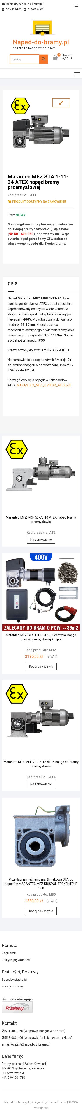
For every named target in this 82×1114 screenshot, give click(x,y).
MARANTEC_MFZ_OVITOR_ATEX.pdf (44, 385)
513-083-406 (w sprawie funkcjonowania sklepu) (38, 1037)
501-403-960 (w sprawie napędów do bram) (34, 1031)
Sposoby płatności (14, 979)
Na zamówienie (41, 539)
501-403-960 (13, 9)
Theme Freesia (57, 1102)
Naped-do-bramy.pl (41, 42)
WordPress (41, 1107)
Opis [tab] (12, 283)
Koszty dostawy (13, 986)
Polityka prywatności (16, 960)
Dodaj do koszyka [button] (41, 666)
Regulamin (9, 953)
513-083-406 (35, 9)
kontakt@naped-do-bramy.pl (24, 3)
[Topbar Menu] (76, 5)
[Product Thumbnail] (61, 102)
